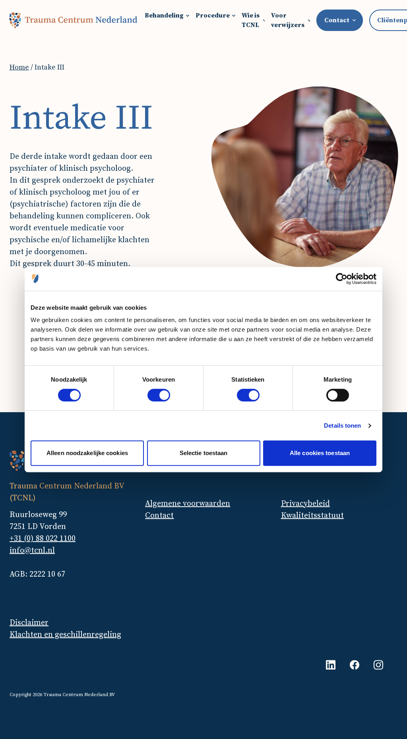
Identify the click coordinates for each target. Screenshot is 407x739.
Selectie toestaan (204, 453)
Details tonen (342, 425)
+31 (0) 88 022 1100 (43, 539)
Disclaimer (29, 623)
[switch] (158, 395)
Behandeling (164, 15)
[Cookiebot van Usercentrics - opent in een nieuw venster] (341, 279)
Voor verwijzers (287, 20)
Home (19, 67)
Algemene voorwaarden (187, 504)
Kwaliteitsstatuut (312, 516)
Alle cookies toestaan (320, 453)
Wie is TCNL (251, 20)
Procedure (213, 15)
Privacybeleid (305, 504)
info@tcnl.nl (32, 551)
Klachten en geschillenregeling (65, 635)
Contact (159, 516)
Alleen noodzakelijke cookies (87, 453)
